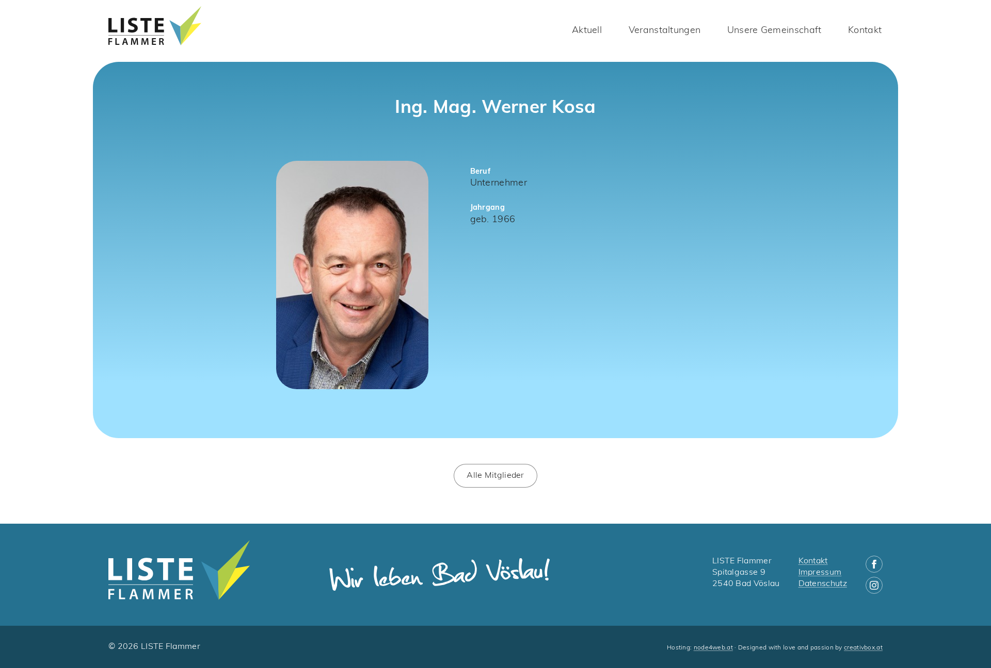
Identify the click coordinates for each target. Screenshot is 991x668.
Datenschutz (822, 584)
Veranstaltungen (665, 31)
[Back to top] (965, 642)
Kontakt (865, 31)
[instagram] (874, 585)
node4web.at (713, 648)
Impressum (820, 573)
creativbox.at (863, 648)
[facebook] (874, 564)
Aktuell (587, 31)
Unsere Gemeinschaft (774, 31)
